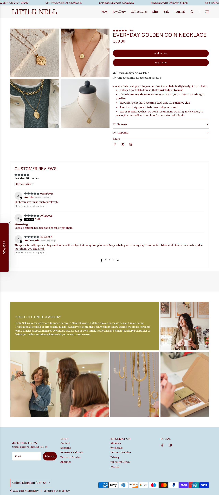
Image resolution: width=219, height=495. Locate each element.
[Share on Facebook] (114, 145)
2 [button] (105, 260)
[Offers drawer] (199, 12)
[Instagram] (170, 445)
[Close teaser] (9, 222)
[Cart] (207, 12)
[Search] (192, 12)
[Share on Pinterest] (130, 145)
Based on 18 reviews (26, 178)
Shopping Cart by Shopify (57, 491)
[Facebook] (162, 445)
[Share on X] (122, 145)
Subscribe (49, 456)
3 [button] (110, 260)
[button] (114, 260)
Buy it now (161, 62)
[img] (32, 193)
